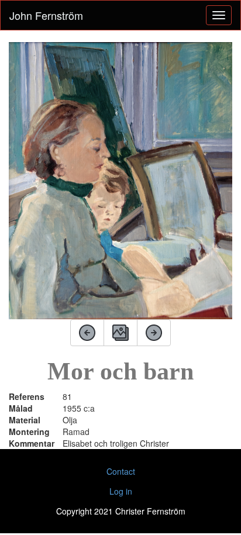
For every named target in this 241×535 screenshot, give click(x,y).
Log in (120, 491)
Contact (120, 471)
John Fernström (46, 15)
